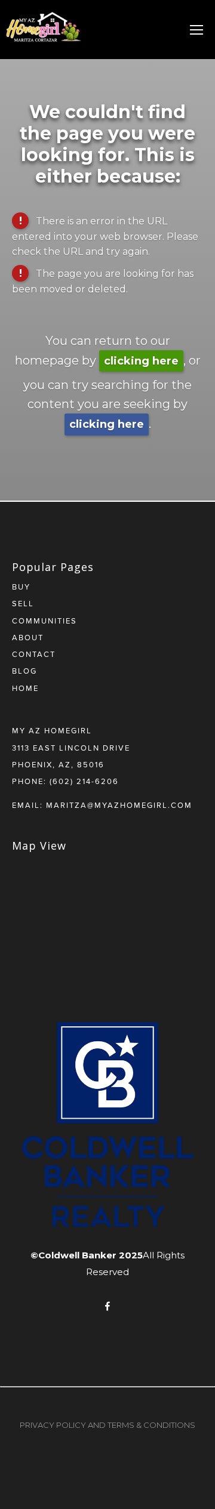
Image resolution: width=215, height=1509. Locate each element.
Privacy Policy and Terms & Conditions (107, 1425)
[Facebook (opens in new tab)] (107, 1306)
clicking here (141, 361)
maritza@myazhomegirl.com (119, 805)
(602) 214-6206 (84, 781)
